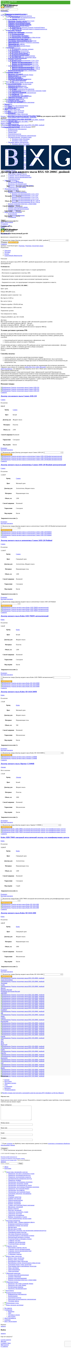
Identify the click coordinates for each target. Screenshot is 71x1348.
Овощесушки (12, 89)
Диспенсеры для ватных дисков (18, 1183)
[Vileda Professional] (22, 998)
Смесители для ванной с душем (18, 87)
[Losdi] (22, 1034)
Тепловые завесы (13, 94)
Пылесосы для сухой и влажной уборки (20, 74)
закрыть (3, 1326)
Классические (12, 214)
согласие (9, 1143)
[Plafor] (22, 1023)
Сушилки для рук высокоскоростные (19, 177)
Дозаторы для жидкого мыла (34, 246)
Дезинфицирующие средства (17, 1232)
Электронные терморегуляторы (18, 97)
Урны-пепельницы (14, 45)
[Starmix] (22, 1011)
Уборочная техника (10, 180)
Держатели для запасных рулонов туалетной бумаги (28, 27)
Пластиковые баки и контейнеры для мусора (22, 117)
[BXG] (22, 1064)
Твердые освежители (18, 19)
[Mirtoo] (22, 1028)
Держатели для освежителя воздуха (19, 1175)
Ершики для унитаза (14, 1198)
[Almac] (22, 1074)
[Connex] (22, 1061)
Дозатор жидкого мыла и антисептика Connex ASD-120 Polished (26, 540)
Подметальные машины (15, 182)
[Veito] (22, 1001)
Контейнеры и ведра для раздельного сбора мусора (24, 37)
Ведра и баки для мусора (12, 109)
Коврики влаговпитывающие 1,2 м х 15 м (25, 197)
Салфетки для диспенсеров (16, 1242)
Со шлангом (12, 217)
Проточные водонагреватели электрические (22, 92)
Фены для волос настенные (13, 212)
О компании (8, 1086)
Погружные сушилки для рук (17, 174)
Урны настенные (13, 124)
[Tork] (22, 1006)
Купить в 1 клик (13, 242)
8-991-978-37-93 (30, 367)
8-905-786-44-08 (41, 367)
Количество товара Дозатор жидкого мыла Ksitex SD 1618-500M (23, 753)
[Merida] (22, 1033)
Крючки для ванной (14, 1203)
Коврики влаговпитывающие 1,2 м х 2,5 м (25, 199)
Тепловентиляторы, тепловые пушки (20, 96)
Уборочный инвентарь (11, 189)
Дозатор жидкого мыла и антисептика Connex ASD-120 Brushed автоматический (33, 465)
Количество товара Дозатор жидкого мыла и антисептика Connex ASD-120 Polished (29, 602)
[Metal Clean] (22, 1031)
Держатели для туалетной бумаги (18, 1188)
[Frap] (22, 1051)
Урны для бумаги (13, 42)
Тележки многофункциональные (18, 209)
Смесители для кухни (15, 1213)
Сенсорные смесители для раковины (19, 1193)
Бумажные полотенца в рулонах (18, 1224)
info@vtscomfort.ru (6, 369)
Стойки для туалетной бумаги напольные (21, 1205)
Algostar (3, 767)
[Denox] (22, 1059)
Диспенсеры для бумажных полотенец (20, 1182)
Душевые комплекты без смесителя (23, 89)
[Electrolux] (22, 1056)
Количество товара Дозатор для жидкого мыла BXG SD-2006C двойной (25, 240)
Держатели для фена (14, 1180)
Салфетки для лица (14, 1240)
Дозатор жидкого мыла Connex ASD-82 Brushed (16, 127)
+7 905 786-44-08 (12, 1)
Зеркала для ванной (14, 1202)
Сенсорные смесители (19, 80)
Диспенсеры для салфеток (16, 1190)
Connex (3, 399)
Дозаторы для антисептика (20, 51)
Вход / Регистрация (10, 1321)
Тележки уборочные (14, 210)
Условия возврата (9, 1089)
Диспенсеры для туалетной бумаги (19, 1192)
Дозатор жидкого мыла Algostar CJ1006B (17, 764)
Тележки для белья (14, 205)
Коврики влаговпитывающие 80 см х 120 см (26, 200)
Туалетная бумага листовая (16, 1244)
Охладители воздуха (14, 91)
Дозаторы (33, 116)
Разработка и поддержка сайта (9, 1160)
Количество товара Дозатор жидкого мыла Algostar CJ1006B (22, 825)
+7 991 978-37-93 (5, 3)
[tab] (37, 250)
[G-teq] (22, 1048)
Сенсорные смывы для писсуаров (22, 82)
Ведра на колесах (13, 190)
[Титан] (22, 981)
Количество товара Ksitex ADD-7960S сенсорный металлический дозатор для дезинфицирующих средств (36, 898)
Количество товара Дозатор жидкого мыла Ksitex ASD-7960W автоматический (28, 677)
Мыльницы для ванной (15, 1207)
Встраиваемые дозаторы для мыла (22, 49)
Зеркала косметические (15, 1200)
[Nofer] (22, 1024)
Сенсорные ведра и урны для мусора (19, 39)
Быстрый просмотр (7, 450)
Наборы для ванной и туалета (17, 1217)
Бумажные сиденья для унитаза (18, 1225)
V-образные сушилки (15, 28)
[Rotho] (22, 1014)
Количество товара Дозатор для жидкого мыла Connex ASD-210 (23, 452)
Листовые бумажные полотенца (18, 1234)
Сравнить (7, 1320)
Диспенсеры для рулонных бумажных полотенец (23, 42)
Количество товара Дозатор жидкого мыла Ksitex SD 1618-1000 (23, 974)
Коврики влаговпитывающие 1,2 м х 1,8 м (25, 194)
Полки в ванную (13, 1208)
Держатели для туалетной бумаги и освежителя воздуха (29, 29)
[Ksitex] (22, 1038)
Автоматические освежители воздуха (20, 1178)
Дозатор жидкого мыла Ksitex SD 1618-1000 (18, 913)
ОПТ (6, 1084)
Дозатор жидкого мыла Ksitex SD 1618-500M (19, 692)
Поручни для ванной (14, 1210)
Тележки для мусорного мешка (18, 207)
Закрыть (3, 1161)
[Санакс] (22, 986)
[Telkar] (22, 1008)
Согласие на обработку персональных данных (13, 1158)
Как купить (8, 1081)
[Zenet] (22, 995)
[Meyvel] (22, 1029)
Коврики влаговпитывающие (17, 192)
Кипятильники (13, 87)
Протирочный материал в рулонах (19, 1237)
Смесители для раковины (16, 1215)
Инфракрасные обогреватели (17, 86)
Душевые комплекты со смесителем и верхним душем (29, 90)
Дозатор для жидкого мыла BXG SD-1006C (14, 121)
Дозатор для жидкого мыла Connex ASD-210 (19, 396)
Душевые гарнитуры (14, 59)
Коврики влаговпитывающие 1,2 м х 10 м (25, 195)
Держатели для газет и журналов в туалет (21, 1173)
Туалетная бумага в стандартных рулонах (21, 1235)
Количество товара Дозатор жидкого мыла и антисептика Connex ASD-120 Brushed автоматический (34, 526)
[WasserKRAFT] (22, 996)
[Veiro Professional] (22, 1003)
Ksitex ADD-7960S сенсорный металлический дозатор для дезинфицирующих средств (35, 837)
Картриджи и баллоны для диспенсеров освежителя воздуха (27, 1230)
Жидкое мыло (12, 1227)
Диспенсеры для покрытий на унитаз (20, 1185)
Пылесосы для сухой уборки (17, 187)
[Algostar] (22, 1076)
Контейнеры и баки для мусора (18, 114)
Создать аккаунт (6, 1340)
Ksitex (3, 619)
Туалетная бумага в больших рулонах (20, 1239)
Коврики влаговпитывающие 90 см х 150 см (26, 202)
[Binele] (22, 1069)
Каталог (3, 116)
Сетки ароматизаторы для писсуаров (19, 1218)
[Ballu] (22, 1071)
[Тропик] (22, 978)
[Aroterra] (22, 1073)
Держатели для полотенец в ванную (19, 1177)
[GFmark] (22, 1046)
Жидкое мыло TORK (14, 1229)
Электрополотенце (14, 179)
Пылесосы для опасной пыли (17, 184)
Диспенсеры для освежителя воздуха (23, 17)
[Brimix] (22, 1066)
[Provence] (22, 1019)
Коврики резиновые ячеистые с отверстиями (22, 204)
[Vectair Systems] (22, 1004)
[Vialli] (22, 999)
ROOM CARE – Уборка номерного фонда (21, 1222)
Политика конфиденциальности (9, 1156)
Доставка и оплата (10, 1083)
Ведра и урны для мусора (16, 110)
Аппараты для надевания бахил (18, 105)
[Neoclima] (22, 1026)
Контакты (7, 1088)
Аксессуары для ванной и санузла (17, 116)
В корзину (4, 242)
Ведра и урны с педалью (16, 112)
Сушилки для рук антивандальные (19, 175)
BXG (17, 181)
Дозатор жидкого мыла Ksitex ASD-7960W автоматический (24, 616)
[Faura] (22, 1054)
